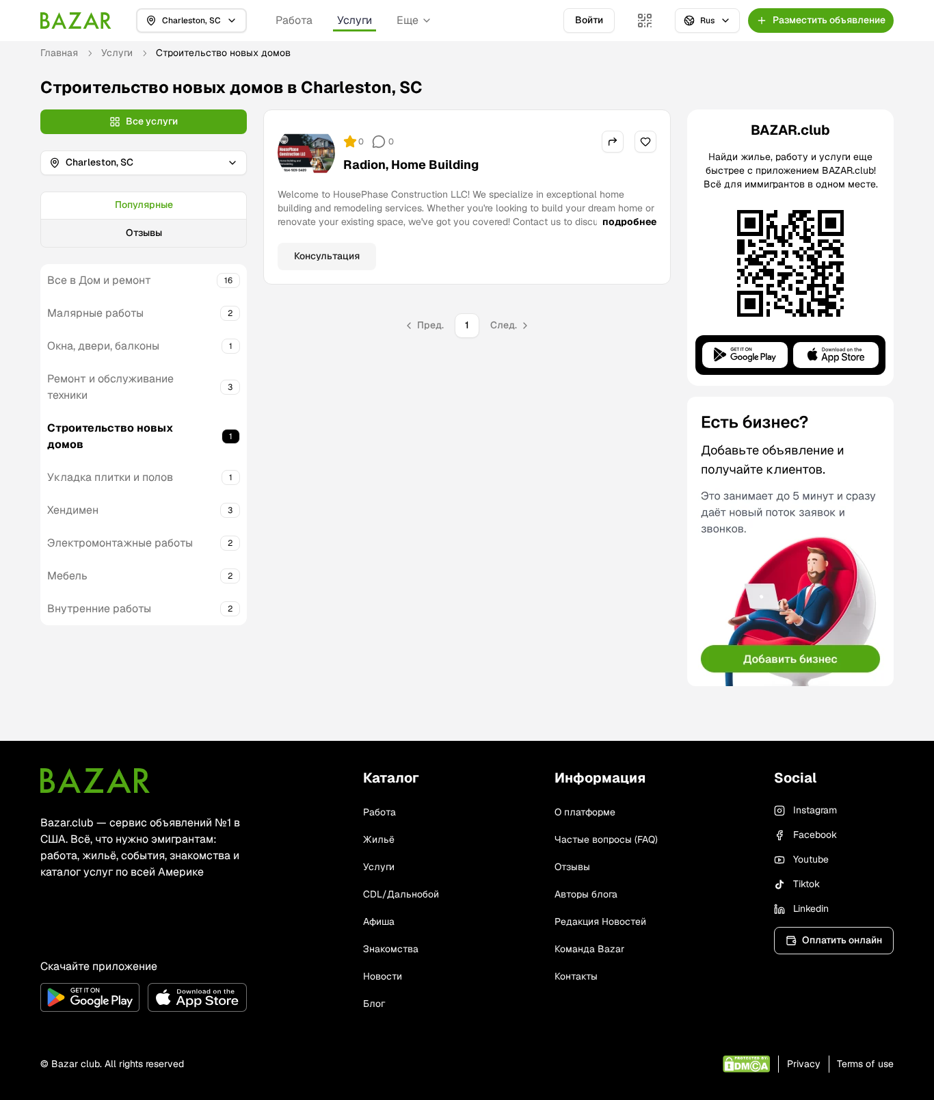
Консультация (327, 256)
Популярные (144, 204)
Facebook (815, 834)
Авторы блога (586, 894)
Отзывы (144, 232)
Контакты (576, 976)
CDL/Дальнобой (401, 894)
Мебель (67, 575)
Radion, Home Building (411, 164)
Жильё (379, 839)
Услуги (354, 20)
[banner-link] (790, 541)
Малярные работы (95, 313)
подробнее (629, 221)
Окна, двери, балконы (103, 346)
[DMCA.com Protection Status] (746, 1064)
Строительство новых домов (110, 436)
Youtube (811, 859)
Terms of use (865, 1064)
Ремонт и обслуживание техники (110, 386)
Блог (374, 1003)
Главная (59, 53)
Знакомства (390, 949)
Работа (294, 20)
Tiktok (806, 884)
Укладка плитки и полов (110, 477)
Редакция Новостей (600, 921)
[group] (143, 220)
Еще (407, 20)
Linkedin (811, 908)
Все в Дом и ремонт (99, 280)
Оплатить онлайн (842, 940)
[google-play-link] (89, 997)
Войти (589, 20)
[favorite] (645, 142)
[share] (613, 142)
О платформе (585, 812)
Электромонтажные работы (120, 543)
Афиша (379, 921)
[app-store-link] (197, 997)
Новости (382, 976)
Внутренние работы (99, 608)
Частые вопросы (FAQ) (606, 839)
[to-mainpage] (95, 780)
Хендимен (72, 510)
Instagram (815, 810)
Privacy (803, 1064)
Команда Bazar (589, 949)
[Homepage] (75, 20)
